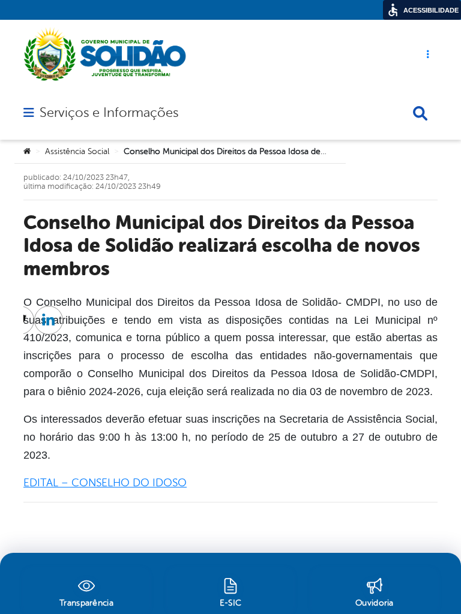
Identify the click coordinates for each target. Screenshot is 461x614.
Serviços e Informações (109, 113)
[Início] (27, 152)
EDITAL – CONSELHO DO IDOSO (105, 483)
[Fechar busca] (420, 113)
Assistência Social (77, 151)
